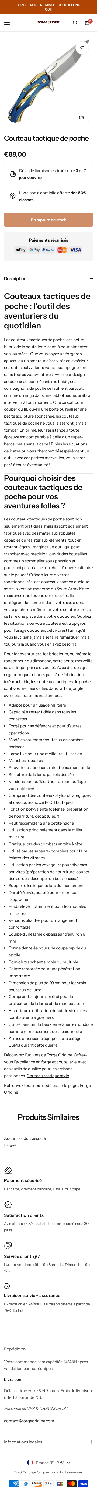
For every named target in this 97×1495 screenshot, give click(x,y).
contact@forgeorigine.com (29, 1420)
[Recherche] (75, 23)
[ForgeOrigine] (48, 22)
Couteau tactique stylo (48, 1075)
